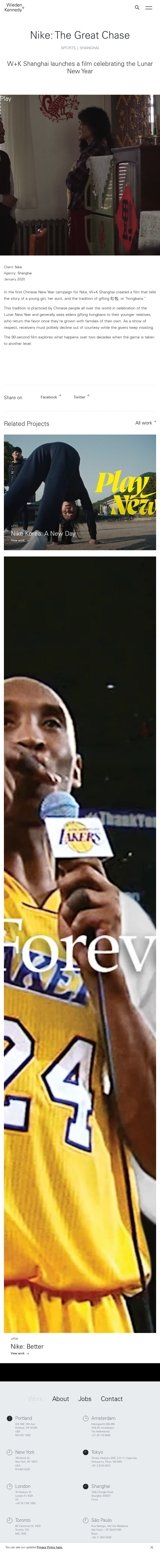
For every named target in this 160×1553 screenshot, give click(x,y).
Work (35, 1400)
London (22, 1487)
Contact (112, 1400)
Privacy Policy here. (50, 1547)
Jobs (85, 1400)
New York (25, 1452)
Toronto (22, 1520)
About (60, 1400)
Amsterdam (103, 1419)
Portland (23, 1419)
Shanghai (25, 273)
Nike (18, 267)
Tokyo (97, 1452)
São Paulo (101, 1520)
